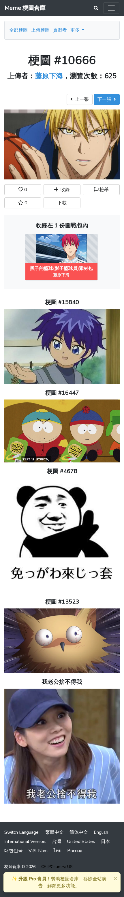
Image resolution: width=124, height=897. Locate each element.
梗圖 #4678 (62, 471)
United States (81, 841)
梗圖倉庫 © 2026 (19, 866)
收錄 (64, 190)
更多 (75, 30)
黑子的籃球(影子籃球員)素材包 (61, 268)
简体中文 (78, 832)
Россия (74, 851)
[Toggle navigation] (111, 8)
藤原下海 (49, 75)
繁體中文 (54, 832)
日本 (105, 841)
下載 (62, 203)
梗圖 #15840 (62, 302)
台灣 (56, 841)
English (101, 832)
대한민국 (13, 851)
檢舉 (103, 190)
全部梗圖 (18, 30)
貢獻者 (60, 30)
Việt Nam (38, 851)
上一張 (81, 99)
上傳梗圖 (40, 30)
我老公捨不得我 (62, 682)
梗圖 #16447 (62, 393)
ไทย (57, 851)
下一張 (105, 99)
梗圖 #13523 (62, 602)
